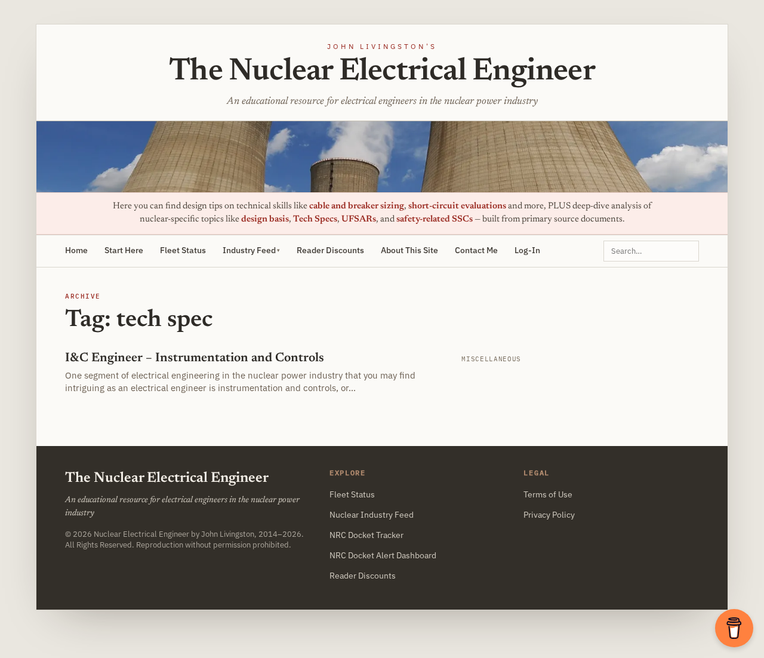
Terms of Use (547, 494)
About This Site (409, 250)
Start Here (123, 250)
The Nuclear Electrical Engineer (382, 72)
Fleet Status (183, 250)
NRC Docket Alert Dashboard (382, 555)
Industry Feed (249, 250)
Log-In (527, 250)
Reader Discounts (330, 250)
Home (76, 250)
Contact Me (476, 250)
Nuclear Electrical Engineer (141, 534)
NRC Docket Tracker (366, 535)
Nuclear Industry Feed (371, 514)
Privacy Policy (549, 514)
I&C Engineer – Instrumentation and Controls (194, 358)
